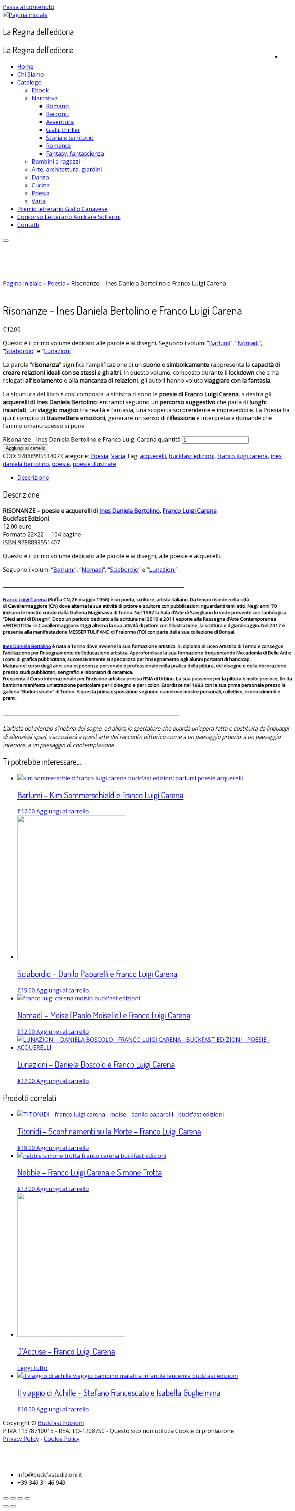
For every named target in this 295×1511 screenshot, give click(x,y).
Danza (40, 177)
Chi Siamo (30, 74)
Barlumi (219, 343)
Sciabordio (19, 351)
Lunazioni (57, 351)
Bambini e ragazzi (56, 161)
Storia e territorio (70, 138)
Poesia (41, 193)
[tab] (154, 477)
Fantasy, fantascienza (75, 154)
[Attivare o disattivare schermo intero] (20, 1498)
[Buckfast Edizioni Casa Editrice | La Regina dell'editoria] (25, 15)
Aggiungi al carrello (25, 448)
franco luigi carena (242, 456)
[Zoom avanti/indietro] (27, 1498)
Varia (39, 201)
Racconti (57, 114)
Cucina (41, 185)
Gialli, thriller (63, 130)
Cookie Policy (62, 1439)
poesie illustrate (94, 464)
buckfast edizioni (191, 456)
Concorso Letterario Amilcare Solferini (69, 217)
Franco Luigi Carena (190, 511)
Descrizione (33, 477)
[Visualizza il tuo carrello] (287, 55)
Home (25, 66)
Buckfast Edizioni (61, 1423)
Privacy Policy (21, 1439)
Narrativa (45, 98)
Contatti (28, 225)
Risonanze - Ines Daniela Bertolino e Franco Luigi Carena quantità (92, 439)
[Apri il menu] (6, 240)
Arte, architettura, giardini (67, 169)
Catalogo (29, 82)
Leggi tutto (32, 1368)
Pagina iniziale (22, 283)
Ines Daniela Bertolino (129, 511)
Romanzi (57, 106)
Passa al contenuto (28, 7)
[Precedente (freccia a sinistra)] (6, 1506)
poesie (61, 464)
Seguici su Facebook (40, 1448)
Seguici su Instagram (42, 1459)
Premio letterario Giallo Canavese (62, 209)
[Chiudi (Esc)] (6, 1498)
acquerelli (153, 456)
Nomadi (248, 343)
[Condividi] (13, 1498)
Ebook (40, 90)
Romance (58, 146)
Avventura (60, 122)
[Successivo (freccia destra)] (13, 1506)
